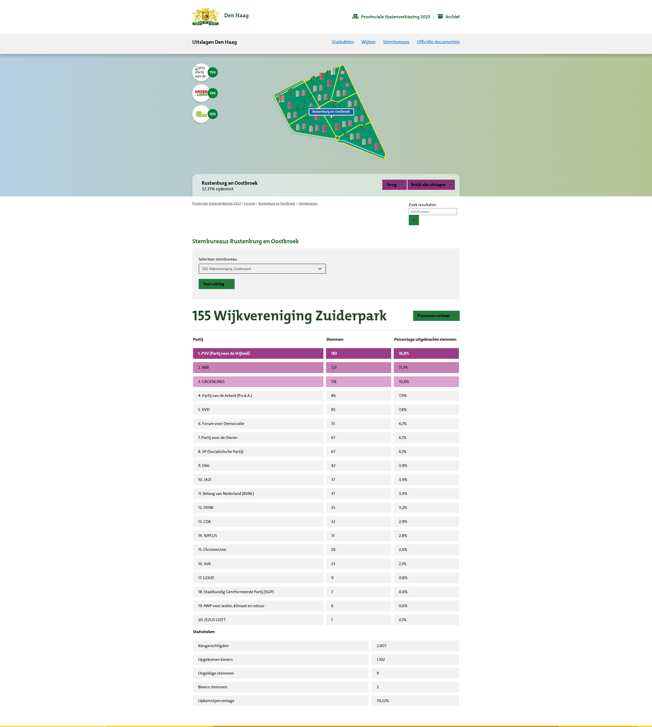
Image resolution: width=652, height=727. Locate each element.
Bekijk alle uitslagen (428, 184)
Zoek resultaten (422, 204)
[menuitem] (391, 17)
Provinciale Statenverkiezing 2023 (216, 203)
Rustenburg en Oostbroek (277, 203)
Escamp (249, 203)
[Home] (220, 17)
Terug (392, 184)
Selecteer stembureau (218, 259)
